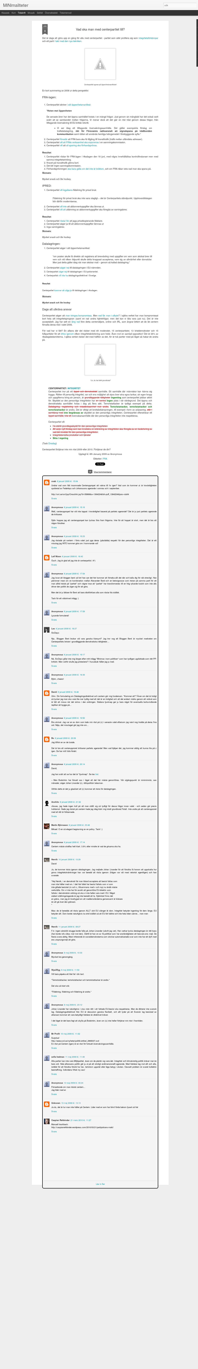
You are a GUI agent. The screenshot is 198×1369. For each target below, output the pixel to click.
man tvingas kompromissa (79, 315)
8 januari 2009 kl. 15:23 (74, 535)
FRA (105, 458)
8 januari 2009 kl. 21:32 (70, 801)
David (53, 691)
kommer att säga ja (63, 290)
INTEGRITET (74, 388)
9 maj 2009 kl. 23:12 (73, 1004)
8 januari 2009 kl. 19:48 (67, 691)
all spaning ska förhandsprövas (81, 145)
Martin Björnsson (59, 824)
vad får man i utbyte (108, 315)
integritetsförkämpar (148, 38)
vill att (63, 209)
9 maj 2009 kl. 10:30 (73, 952)
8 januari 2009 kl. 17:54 (74, 573)
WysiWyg (55, 969)
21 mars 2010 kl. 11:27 (80, 1119)
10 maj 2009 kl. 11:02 (70, 1033)
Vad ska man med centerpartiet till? (100, 29)
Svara (53, 498)
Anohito (55, 801)
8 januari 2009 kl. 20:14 (74, 763)
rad (78, 321)
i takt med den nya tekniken (67, 41)
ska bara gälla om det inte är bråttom (86, 168)
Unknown (55, 1102)
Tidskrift (22, 12)
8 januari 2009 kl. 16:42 (72, 556)
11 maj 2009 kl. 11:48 (74, 1056)
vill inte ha (63, 275)
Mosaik (31, 12)
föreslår (63, 139)
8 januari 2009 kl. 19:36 (74, 674)
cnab (53, 480)
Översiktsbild (51, 12)
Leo (53, 628)
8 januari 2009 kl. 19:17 (74, 654)
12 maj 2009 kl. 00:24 (73, 1082)
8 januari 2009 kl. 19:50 (74, 717)
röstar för (64, 220)
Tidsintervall (65, 12)
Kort (14, 12)
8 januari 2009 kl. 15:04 (67, 480)
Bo (52, 737)
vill (61, 145)
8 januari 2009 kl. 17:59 (74, 611)
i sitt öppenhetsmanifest (78, 104)
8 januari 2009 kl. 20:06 (65, 737)
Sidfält (40, 12)
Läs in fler (100, 1183)
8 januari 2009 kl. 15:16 (74, 506)
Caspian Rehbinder (60, 1119)
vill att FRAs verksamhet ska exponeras (79, 142)
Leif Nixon (56, 556)
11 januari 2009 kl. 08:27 (69, 926)
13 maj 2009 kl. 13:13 (70, 1102)
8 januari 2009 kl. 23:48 (79, 824)
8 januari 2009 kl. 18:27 (66, 628)
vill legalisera (66, 189)
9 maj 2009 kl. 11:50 (70, 969)
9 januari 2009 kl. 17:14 (74, 841)
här (96, 773)
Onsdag (52, 443)
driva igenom (67, 333)
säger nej (64, 267)
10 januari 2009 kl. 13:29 (69, 859)
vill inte (63, 206)
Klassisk (5, 12)
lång (73, 321)
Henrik (54, 859)
